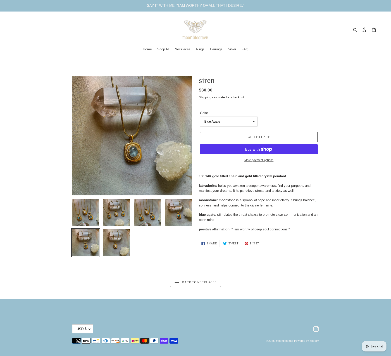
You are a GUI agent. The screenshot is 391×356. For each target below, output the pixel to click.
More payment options (259, 160)
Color (204, 113)
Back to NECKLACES (199, 282)
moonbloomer (284, 340)
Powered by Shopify (306, 340)
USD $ (81, 329)
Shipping (205, 97)
